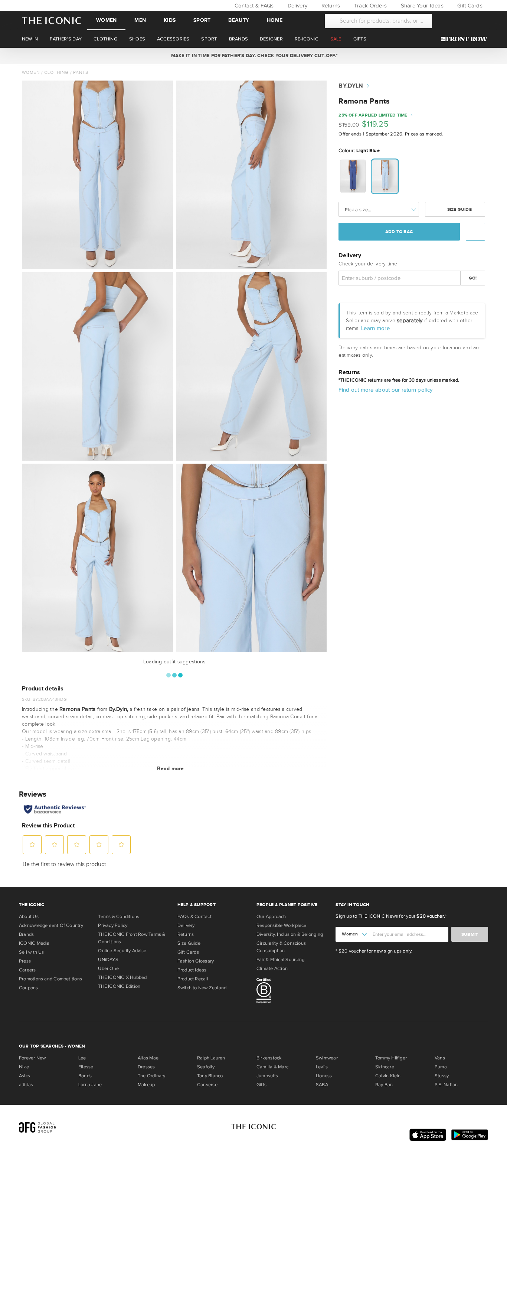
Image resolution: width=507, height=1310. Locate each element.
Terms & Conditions (118, 916)
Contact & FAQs (253, 6)
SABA (322, 1084)
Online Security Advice (122, 950)
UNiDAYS (108, 959)
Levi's (322, 1066)
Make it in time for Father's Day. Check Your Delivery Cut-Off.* (253, 56)
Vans (440, 1058)
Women (106, 20)
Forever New (32, 1058)
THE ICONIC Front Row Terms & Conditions (131, 938)
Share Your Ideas (421, 6)
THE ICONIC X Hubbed (122, 977)
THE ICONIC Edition (119, 986)
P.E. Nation (446, 1084)
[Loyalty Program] (466, 39)
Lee (82, 1058)
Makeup (146, 1084)
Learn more (375, 328)
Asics (24, 1075)
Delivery (296, 6)
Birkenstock (269, 1058)
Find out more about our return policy (385, 390)
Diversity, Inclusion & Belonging (289, 934)
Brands (26, 934)
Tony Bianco (210, 1075)
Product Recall (192, 978)
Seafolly (206, 1066)
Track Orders (370, 6)
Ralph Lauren (211, 1058)
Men (140, 20)
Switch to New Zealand (202, 987)
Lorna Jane (90, 1084)
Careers (27, 970)
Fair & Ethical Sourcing (280, 959)
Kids (170, 20)
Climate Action (272, 968)
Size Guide (458, 209)
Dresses (146, 1066)
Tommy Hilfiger (391, 1058)
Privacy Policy (112, 925)
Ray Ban (384, 1084)
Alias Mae (148, 1058)
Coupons (28, 987)
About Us (29, 916)
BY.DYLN (350, 85)
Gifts (261, 1084)
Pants (80, 72)
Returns (330, 6)
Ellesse (86, 1066)
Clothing (56, 72)
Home (274, 20)
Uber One (108, 968)
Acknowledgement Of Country (51, 925)
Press (25, 961)
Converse (207, 1084)
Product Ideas (192, 970)
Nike (24, 1066)
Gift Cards (469, 6)
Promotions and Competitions (50, 978)
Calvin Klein (388, 1075)
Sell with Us (31, 952)
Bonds (85, 1075)
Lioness (324, 1075)
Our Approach (271, 916)
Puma (441, 1066)
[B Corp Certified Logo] (293, 992)
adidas (26, 1084)
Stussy (442, 1075)
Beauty (238, 20)
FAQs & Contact (194, 916)
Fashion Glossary (195, 961)
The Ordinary (152, 1075)
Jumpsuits (267, 1075)
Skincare (384, 1066)
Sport (201, 20)
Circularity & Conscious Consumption (281, 947)
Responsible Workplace (281, 925)
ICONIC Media (34, 943)
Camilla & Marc (272, 1066)
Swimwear (327, 1058)
